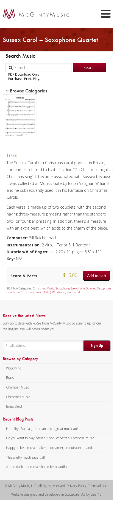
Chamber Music (17, 387)
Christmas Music (43, 288)
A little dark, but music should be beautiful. (37, 466)
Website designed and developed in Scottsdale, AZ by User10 (56, 494)
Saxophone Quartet (83, 288)
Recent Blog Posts (18, 419)
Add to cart (96, 275)
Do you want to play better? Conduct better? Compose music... (51, 438)
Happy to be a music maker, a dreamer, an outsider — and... (50, 447)
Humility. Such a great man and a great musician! (42, 428)
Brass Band (14, 406)
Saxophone (62, 288)
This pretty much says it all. (26, 457)
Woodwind (58, 292)
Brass (10, 377)
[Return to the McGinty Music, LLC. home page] (33, 14)
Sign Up (96, 345)
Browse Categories (28, 90)
